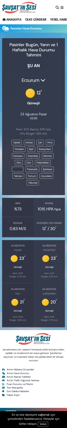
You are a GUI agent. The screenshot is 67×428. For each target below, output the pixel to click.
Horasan (19, 149)
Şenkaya (47, 169)
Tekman (18, 176)
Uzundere (46, 176)
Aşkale (16, 142)
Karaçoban (45, 149)
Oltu (18, 162)
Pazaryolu (32, 169)
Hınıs (50, 142)
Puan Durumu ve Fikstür (20, 384)
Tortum (32, 176)
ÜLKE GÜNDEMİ (35, 19)
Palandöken (43, 162)
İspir (31, 149)
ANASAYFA (13, 19)
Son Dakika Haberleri (18, 391)
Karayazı (18, 156)
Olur (29, 162)
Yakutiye (32, 182)
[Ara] (57, 7)
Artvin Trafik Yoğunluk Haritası (23, 380)
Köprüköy (33, 156)
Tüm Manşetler (15, 387)
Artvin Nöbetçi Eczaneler (20, 369)
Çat (40, 142)
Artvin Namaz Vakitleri (19, 376)
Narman (47, 156)
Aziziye (29, 142)
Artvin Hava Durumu (18, 373)
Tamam (43, 424)
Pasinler (17, 169)
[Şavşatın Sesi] (19, 7)
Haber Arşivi (13, 395)
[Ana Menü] (62, 7)
